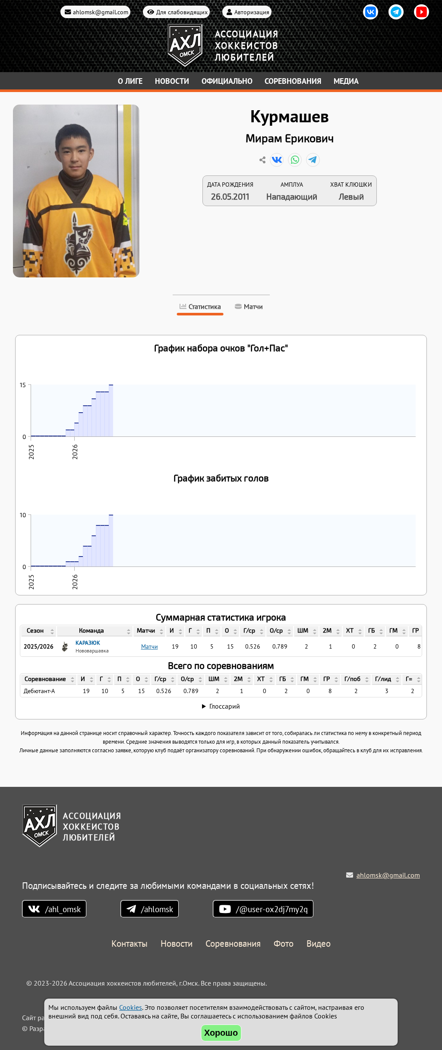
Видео (318, 943)
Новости (172, 81)
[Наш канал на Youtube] (421, 11)
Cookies (130, 1007)
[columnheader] (38, 631)
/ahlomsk (157, 909)
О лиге (130, 81)
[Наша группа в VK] (370, 11)
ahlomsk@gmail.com (100, 12)
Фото (284, 943)
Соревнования (293, 81)
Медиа (346, 81)
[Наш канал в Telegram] (396, 11)
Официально (227, 81)
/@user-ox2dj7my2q (272, 909)
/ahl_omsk (63, 909)
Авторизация (251, 12)
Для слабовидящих (182, 12)
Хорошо (221, 1032)
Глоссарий (224, 706)
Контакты (129, 943)
